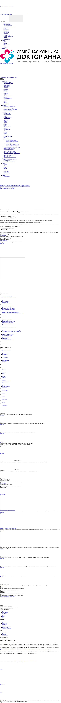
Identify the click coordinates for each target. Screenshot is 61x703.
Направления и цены (7, 23)
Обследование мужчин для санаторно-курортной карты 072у (11, 331)
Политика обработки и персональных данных (7, 649)
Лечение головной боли (5, 320)
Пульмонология (4, 387)
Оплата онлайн (6, 6)
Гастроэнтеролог (6, 115)
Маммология (6, 91)
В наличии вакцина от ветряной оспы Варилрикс (7, 187)
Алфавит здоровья (7, 35)
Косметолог (6, 120)
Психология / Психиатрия (8, 98)
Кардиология (6, 89)
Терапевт (5, 132)
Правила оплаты (6, 31)
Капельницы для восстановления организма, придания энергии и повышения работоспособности (15, 185)
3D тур (5, 41)
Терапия (5, 101)
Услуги (5, 28)
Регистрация (6, 33)
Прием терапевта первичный (6, 339)
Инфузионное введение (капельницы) (8, 365)
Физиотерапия (4, 399)
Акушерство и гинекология (8, 82)
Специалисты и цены (7, 24)
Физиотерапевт (6, 135)
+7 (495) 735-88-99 (3, 14)
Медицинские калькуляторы (8, 36)
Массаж (3, 373)
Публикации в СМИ (5, 612)
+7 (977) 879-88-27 (9, 14)
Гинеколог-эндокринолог (8, 117)
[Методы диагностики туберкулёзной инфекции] (30, 502)
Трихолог (5, 133)
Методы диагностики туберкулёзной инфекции (7, 510)
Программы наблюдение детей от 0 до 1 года (12, 144)
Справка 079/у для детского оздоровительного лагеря (12, 153)
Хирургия (5, 103)
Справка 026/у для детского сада (9, 149)
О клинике (3, 40)
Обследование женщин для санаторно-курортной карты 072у (11, 330)
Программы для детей (7, 143)
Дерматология (6, 87)
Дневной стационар (5, 362)
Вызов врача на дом (5, 302)
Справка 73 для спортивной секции (9, 151)
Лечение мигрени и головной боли (7, 322)
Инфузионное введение (7, 88)
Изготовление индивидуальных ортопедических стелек (10, 312)
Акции (3, 162)
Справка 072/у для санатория (8, 150)
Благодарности (6, 166)
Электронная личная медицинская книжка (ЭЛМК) (12, 147)
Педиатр (5, 128)
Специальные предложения (8, 34)
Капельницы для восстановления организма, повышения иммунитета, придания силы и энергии (15, 186)
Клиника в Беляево (7, 176)
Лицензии (5, 43)
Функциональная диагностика (8, 111)
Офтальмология (6, 96)
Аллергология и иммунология (8, 83)
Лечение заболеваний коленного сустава (8, 321)
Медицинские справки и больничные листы (9, 327)
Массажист (5, 122)
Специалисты (4, 112)
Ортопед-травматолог (7, 126)
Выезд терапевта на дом (5, 301)
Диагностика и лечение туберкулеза (7, 307)
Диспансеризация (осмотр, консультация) (8, 309)
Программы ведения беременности (11, 140)
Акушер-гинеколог (7, 113)
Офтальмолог (6, 127)
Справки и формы (6, 29)
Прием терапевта (4, 338)
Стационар (5, 100)
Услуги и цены (4, 81)
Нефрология (6, 93)
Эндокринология (6, 104)
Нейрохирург (6, 123)
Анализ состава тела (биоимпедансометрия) (9, 297)
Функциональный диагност (8, 136)
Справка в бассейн (7, 156)
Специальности (4, 632)
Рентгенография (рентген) (8, 110)
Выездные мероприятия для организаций (10, 159)
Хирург (5, 137)
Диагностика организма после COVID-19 (8, 308)
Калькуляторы (6, 173)
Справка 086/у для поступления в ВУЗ (10, 154)
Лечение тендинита (5, 324)
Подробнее (2, 243)
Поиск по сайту (6, 32)
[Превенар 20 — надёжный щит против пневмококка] (30, 520)
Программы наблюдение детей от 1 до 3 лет (12, 145)
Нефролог (5, 124)
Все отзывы (2, 453)
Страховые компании (7, 39)
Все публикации (2, 494)
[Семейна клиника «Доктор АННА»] (30, 62)
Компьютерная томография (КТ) (9, 108)
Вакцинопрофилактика (5, 353)
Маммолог (5, 121)
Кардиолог (5, 119)
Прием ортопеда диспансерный (7, 335)
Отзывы (5, 45)
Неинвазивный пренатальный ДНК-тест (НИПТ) (7, 188)
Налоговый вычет (6, 44)
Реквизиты (5, 47)
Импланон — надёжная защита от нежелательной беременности (10, 546)
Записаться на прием (3, 240)
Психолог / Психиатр (7, 129)
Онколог (5, 125)
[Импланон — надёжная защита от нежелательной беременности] (30, 538)
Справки (3, 146)
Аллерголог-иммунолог (7, 114)
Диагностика (6, 27)
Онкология (5, 94)
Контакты (3, 48)
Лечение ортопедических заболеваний (8, 323)
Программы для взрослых (8, 25)
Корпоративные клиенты (6, 38)
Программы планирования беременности (12, 141)
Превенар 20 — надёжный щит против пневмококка (8, 528)
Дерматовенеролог (7, 118)
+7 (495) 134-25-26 (14, 77)
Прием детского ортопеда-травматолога (8, 334)
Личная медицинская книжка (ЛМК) (9, 148)
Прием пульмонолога (5, 337)
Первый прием (6, 46)
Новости (5, 37)
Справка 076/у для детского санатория (10, 152)
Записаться (2, 6)
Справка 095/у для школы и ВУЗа (9, 155)
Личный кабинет (11, 6)
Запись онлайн (2, 63)
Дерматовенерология (7, 86)
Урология (5, 102)
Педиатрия (5, 97)
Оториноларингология (5, 381)
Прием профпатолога (5, 336)
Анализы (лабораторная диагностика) (9, 26)
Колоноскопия (6, 107)
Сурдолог (5, 131)
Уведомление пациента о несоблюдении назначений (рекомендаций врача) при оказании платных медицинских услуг (33, 649)
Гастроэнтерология (7, 85)
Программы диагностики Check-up (11, 142)
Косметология (6, 90)
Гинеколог (5, 116)
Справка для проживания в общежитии (10, 157)
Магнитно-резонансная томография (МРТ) (10, 109)
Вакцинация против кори (6, 300)
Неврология (6, 92)
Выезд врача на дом (7, 84)
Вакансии (5, 42)
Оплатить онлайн (6, 30)
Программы (4, 138)
